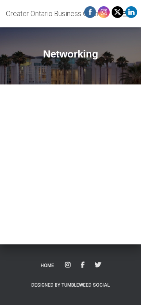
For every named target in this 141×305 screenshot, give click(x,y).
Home (47, 265)
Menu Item (68, 265)
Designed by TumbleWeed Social (70, 285)
